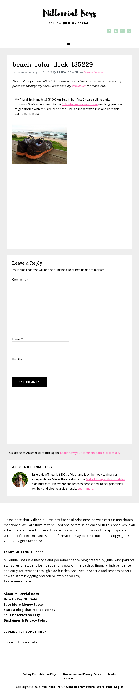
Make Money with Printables (105, 479)
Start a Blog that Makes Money (29, 609)
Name (17, 339)
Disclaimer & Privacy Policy (25, 620)
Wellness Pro (51, 687)
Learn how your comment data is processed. (90, 453)
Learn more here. (18, 581)
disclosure (79, 86)
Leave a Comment (94, 72)
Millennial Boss (69, 11)
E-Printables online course (80, 104)
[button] (69, 43)
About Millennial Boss (21, 594)
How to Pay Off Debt (21, 599)
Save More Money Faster (24, 604)
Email (17, 359)
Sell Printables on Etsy (22, 615)
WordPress (104, 687)
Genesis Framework (80, 687)
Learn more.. (85, 489)
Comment (20, 280)
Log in (118, 687)
